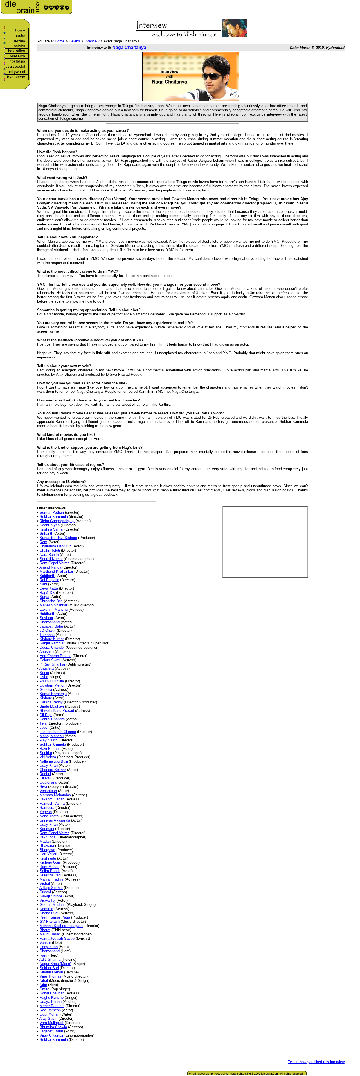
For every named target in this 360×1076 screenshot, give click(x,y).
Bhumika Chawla (53, 1027)
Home (59, 41)
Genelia (46, 689)
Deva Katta (49, 588)
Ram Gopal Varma (54, 563)
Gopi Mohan (49, 1014)
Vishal (45, 883)
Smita (44, 989)
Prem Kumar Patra (55, 917)
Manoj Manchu (52, 736)
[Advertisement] (280, 9)
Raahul (45, 774)
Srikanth (46, 533)
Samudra (47, 808)
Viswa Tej (47, 900)
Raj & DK (47, 592)
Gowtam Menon (52, 685)
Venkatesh (48, 791)
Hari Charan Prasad (55, 656)
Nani (43, 584)
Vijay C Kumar (51, 1035)
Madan (45, 841)
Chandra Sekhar (53, 770)
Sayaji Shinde (51, 896)
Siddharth (47, 576)
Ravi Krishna (50, 748)
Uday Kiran (49, 765)
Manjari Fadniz (52, 879)
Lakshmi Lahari (52, 799)
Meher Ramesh (52, 1006)
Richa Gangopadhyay (57, 521)
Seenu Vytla (50, 525)
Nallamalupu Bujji (54, 761)
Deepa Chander (52, 647)
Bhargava (47, 850)
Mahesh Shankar (53, 605)
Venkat (45, 942)
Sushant (46, 618)
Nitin (43, 985)
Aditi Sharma (49, 959)
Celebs (74, 41)
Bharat (45, 930)
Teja (43, 723)
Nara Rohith (49, 554)
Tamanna (47, 635)
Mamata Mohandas (55, 795)
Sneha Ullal (49, 913)
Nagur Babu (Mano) (55, 964)
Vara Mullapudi (52, 1023)
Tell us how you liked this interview (316, 1062)
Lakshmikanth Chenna (58, 732)
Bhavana (47, 845)
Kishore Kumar (52, 639)
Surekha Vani (50, 875)
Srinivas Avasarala (55, 820)
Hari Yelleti (48, 854)
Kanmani (47, 829)
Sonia (44, 673)
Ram (43, 542)
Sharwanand (50, 622)
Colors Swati (50, 660)
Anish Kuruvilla (51, 681)
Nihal (44, 980)
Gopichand (48, 782)
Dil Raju (46, 715)
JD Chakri (48, 630)
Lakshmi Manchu (54, 609)
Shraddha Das (51, 601)
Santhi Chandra (52, 719)
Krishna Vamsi (51, 529)
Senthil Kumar (51, 559)
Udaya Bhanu (51, 1002)
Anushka (46, 651)
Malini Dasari (50, 934)
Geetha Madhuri (53, 905)
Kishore (46, 698)
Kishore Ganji (51, 862)
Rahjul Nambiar (52, 643)
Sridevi (45, 892)
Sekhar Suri (49, 968)
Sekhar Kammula (54, 517)
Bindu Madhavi (52, 706)
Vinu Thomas (50, 976)
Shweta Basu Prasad (57, 711)
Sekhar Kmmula (53, 744)
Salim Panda (50, 871)
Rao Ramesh (50, 1010)
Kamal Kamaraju (53, 694)
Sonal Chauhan (52, 993)
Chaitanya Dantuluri (55, 546)
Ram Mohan (49, 867)
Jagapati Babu (51, 626)
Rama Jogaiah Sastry (57, 938)
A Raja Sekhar (51, 888)
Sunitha (46, 753)
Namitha (46, 909)
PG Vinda (47, 837)
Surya (44, 597)
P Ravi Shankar (52, 664)
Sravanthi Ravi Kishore (58, 538)
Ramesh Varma (52, 803)
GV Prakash (50, 921)
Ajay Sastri (48, 740)
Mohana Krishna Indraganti (61, 926)
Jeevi (44, 727)
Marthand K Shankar (56, 571)
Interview (92, 41)
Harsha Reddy (51, 702)
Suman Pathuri (52, 512)
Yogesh (46, 812)
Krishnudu (48, 858)
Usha (44, 677)
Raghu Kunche (52, 997)
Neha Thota (49, 816)
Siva (43, 786)
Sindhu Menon (51, 972)
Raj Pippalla (49, 580)
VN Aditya (48, 757)
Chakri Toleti (50, 550)
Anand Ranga (50, 567)
